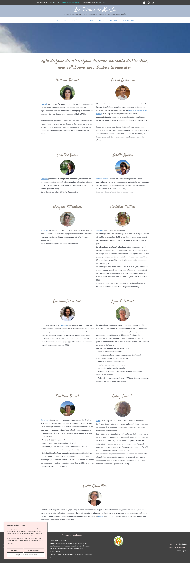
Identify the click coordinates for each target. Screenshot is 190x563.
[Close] (45, 524)
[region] (26, 540)
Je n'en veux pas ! (33, 550)
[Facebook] (144, 2)
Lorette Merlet (102, 178)
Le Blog (114, 20)
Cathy (98, 421)
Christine (99, 230)
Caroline (44, 179)
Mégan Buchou (182, 544)
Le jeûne (75, 20)
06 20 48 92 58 (54, 2)
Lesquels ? (14, 550)
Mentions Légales (181, 551)
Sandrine (44, 420)
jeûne (100, 516)
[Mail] (153, 2)
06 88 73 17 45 (101, 2)
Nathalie (44, 104)
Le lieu (102, 20)
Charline (63, 325)
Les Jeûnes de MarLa (95, 10)
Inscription (128, 20)
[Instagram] (148, 2)
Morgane (44, 230)
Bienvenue (61, 20)
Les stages (89, 20)
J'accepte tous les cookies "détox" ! (26, 555)
